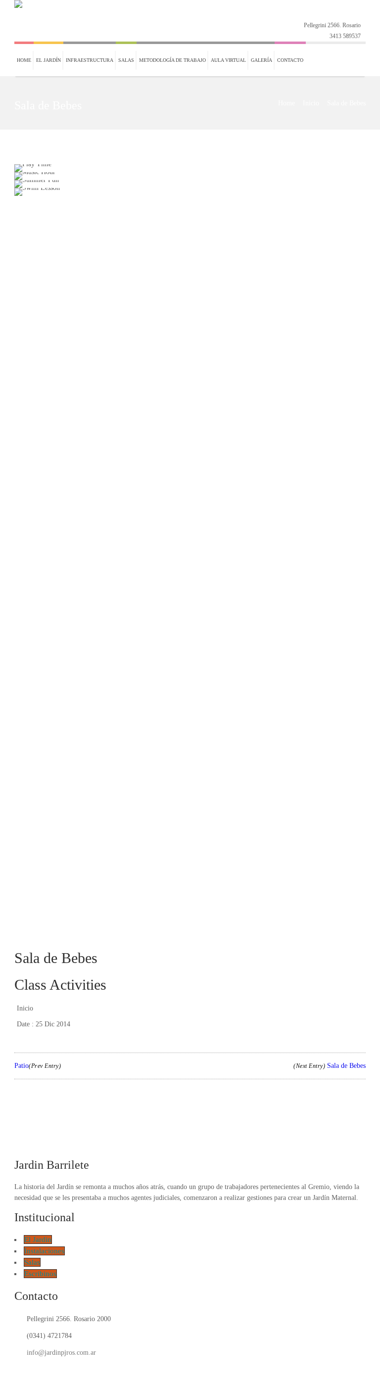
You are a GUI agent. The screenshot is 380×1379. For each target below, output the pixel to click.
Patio (37, 1065)
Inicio (311, 103)
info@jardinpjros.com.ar (61, 1352)
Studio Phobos (210, 1368)
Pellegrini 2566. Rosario (332, 25)
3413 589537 (345, 36)
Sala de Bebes (329, 1065)
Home (286, 103)
